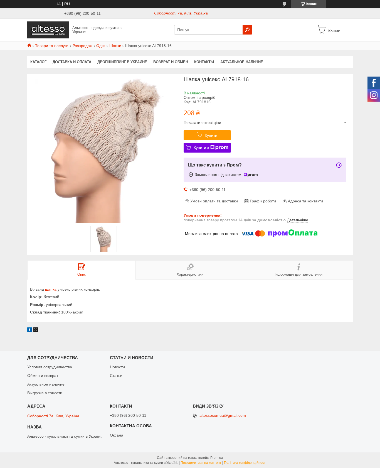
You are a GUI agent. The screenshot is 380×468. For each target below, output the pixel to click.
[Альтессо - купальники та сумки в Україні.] (48, 29)
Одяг (100, 45)
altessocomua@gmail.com (222, 415)
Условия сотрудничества (49, 367)
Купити (211, 135)
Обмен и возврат (42, 375)
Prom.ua (216, 458)
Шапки (115, 45)
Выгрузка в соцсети (44, 393)
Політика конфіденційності (245, 463)
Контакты (204, 62)
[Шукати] (247, 30)
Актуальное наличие (241, 62)
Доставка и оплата (72, 62)
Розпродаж (82, 45)
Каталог (38, 62)
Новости (117, 367)
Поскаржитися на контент (201, 463)
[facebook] (29, 330)
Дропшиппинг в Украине (122, 62)
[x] (35, 330)
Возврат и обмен (170, 62)
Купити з (201, 147)
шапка (50, 289)
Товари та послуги (51, 45)
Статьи (116, 375)
